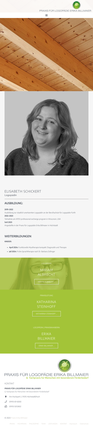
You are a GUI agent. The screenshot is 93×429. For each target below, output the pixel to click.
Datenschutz (84, 424)
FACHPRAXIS (21, 424)
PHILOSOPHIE (34, 424)
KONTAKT (63, 424)
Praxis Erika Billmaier (19, 418)
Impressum (73, 424)
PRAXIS (12, 424)
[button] (46, 15)
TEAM (43, 424)
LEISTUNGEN (52, 424)
